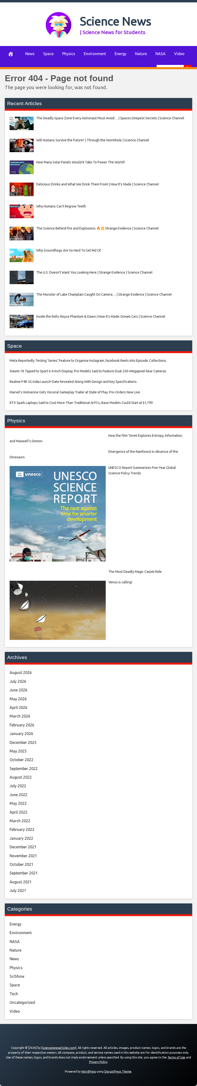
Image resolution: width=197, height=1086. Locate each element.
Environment (95, 54)
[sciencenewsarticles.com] (58, 1047)
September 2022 (24, 768)
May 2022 (18, 803)
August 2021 (21, 882)
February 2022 (22, 829)
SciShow (17, 976)
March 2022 (20, 821)
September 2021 (24, 873)
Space (48, 54)
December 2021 (23, 847)
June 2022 (18, 795)
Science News (115, 21)
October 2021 (21, 864)
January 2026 (21, 733)
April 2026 (18, 707)
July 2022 (18, 786)
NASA (160, 54)
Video (179, 54)
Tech (14, 994)
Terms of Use (176, 1057)
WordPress (88, 1071)
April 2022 (18, 812)
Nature (141, 54)
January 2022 (21, 838)
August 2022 (21, 777)
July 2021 (18, 890)
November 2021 (23, 856)
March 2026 (20, 716)
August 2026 (21, 672)
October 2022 (21, 760)
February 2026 (22, 725)
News (30, 54)
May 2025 (18, 751)
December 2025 (23, 742)
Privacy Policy (98, 1061)
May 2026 (18, 699)
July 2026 (18, 681)
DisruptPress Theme (117, 1071)
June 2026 (18, 690)
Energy (120, 54)
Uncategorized (22, 1002)
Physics (68, 54)
